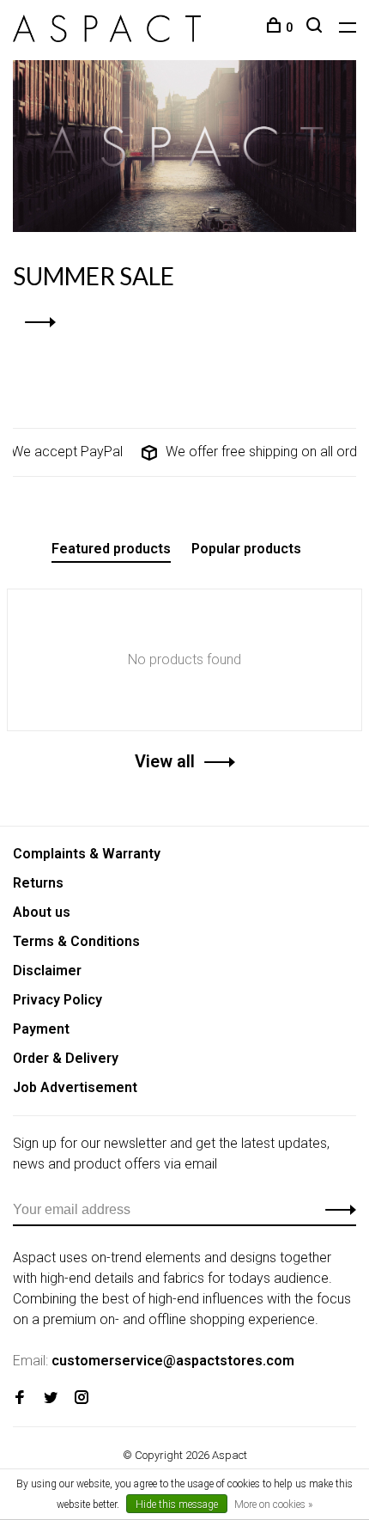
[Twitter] (50, 1398)
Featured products (111, 548)
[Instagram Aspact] (81, 1398)
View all (165, 761)
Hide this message (177, 1505)
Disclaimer (47, 970)
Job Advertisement (75, 1087)
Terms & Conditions (76, 941)
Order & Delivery (65, 1058)
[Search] (316, 27)
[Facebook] (20, 1398)
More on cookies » (273, 1505)
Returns (38, 883)
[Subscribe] (336, 1210)
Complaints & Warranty (86, 853)
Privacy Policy (57, 1000)
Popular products (246, 548)
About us (41, 912)
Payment (41, 1029)
